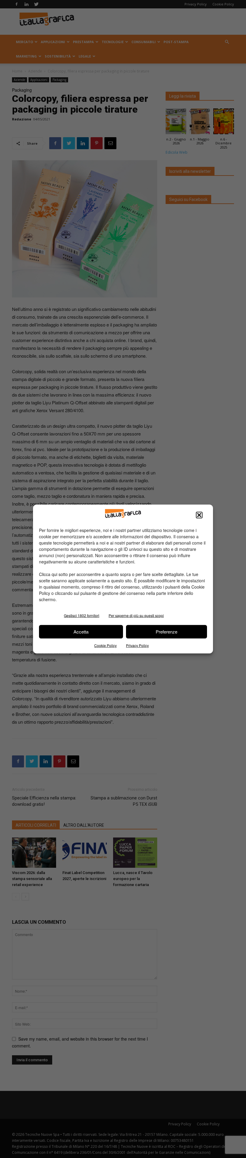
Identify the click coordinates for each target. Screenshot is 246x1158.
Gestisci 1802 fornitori (81, 615)
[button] (199, 515)
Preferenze (166, 631)
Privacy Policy (137, 645)
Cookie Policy (105, 645)
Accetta (81, 631)
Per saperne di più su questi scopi (136, 615)
